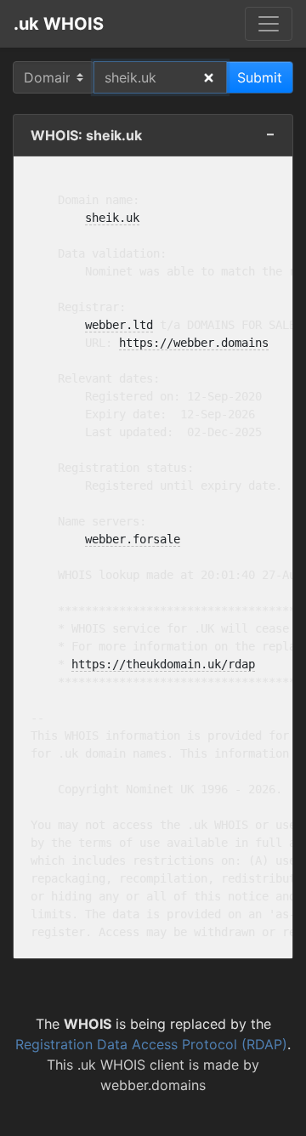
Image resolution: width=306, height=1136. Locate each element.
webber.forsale (132, 539)
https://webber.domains (194, 342)
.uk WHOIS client (130, 1064)
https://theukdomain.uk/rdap (163, 664)
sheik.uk (112, 217)
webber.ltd (119, 325)
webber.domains (153, 1084)
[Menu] (268, 24)
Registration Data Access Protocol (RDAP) (151, 1044)
